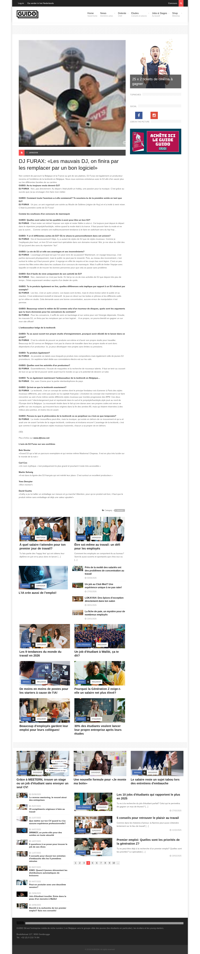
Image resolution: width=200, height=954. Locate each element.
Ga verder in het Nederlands (40, 3)
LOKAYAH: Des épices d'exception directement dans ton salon (104, 599)
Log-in (21, 3)
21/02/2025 (96, 831)
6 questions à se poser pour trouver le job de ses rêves (48, 845)
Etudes (139, 14)
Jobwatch (120, 510)
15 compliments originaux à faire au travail (47, 810)
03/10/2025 (152, 772)
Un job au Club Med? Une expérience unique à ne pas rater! (103, 586)
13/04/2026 (40, 586)
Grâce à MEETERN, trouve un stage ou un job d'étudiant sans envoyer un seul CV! (42, 783)
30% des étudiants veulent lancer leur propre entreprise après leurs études (98, 729)
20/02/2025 (96, 852)
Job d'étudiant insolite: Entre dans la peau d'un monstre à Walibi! (47, 897)
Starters (22, 772)
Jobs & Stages (159, 14)
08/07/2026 (40, 538)
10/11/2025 (41, 719)
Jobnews (80, 538)
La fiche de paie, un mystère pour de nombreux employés (105, 613)
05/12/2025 (96, 682)
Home (92, 14)
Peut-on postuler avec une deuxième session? (47, 885)
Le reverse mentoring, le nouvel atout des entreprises (48, 798)
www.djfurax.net (41, 438)
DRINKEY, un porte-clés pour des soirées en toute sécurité (45, 833)
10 (114, 863)
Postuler (25, 538)
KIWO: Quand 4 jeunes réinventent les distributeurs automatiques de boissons (48, 873)
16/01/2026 (41, 645)
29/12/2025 (102, 645)
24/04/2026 (96, 538)
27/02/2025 (102, 807)
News (106, 14)
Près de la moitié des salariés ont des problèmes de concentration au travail (104, 570)
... (118, 863)
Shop (176, 14)
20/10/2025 (37, 772)
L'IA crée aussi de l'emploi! (38, 592)
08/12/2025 (41, 682)
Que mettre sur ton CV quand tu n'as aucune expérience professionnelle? (47, 822)
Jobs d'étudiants (83, 645)
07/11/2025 (96, 719)
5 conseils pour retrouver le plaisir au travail (148, 817)
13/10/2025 (95, 772)
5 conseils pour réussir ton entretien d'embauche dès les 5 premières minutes (47, 858)
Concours (172, 3)
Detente (122, 14)
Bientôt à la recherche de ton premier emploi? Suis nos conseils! (47, 909)
